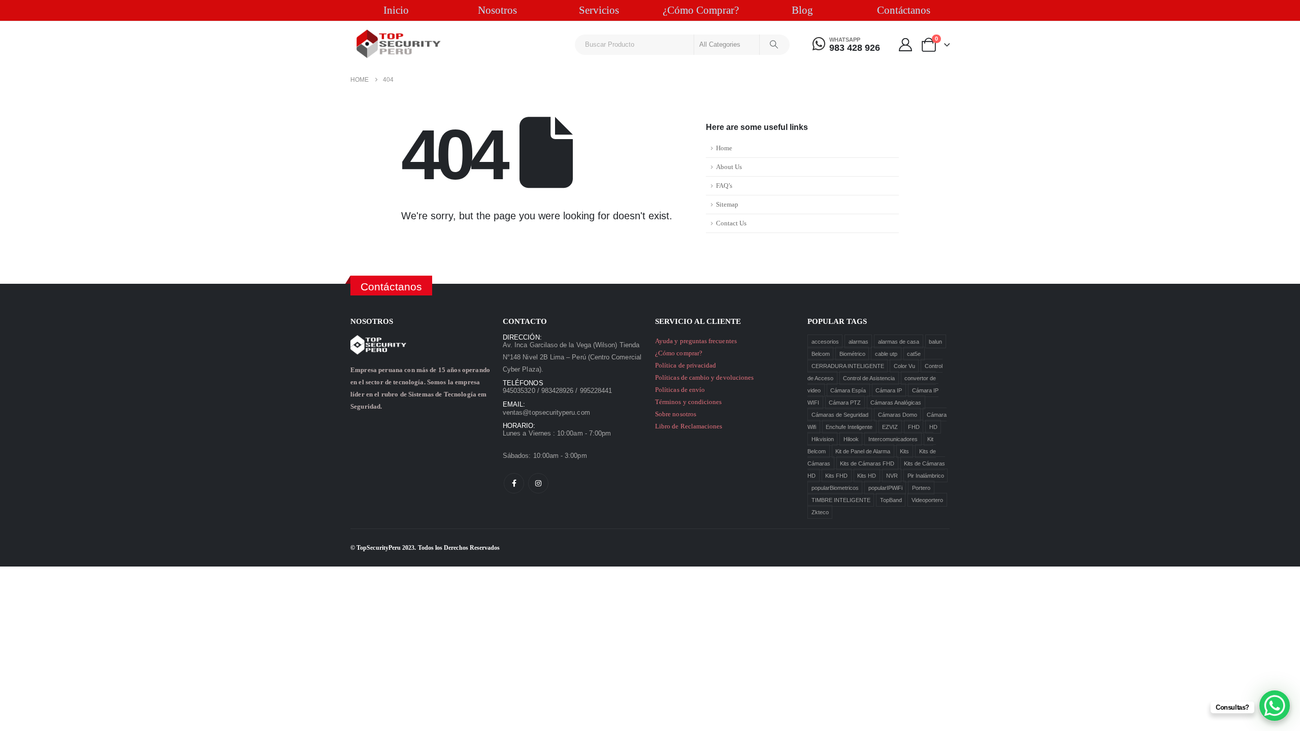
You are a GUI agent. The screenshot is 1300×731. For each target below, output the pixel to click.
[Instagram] (538, 483)
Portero (921, 487)
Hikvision (822, 439)
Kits (904, 451)
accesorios (825, 341)
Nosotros (497, 10)
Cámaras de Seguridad (839, 414)
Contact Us (731, 223)
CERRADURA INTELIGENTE (847, 365)
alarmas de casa (898, 341)
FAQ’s (724, 185)
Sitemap (727, 204)
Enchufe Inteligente (849, 426)
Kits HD (866, 475)
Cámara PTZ (845, 402)
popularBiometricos (835, 487)
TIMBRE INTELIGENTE (840, 499)
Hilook (851, 439)
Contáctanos (903, 10)
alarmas (858, 341)
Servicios (599, 10)
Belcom (820, 353)
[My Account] (905, 44)
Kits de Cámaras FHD (867, 463)
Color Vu (904, 365)
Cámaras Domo (897, 414)
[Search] (774, 45)
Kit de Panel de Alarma (862, 451)
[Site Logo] (398, 43)
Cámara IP (888, 390)
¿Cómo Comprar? (701, 10)
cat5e (914, 353)
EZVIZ (890, 426)
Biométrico (852, 353)
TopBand (891, 499)
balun (935, 341)
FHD (914, 426)
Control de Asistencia (869, 378)
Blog (802, 10)
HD (933, 426)
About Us (729, 167)
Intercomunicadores (893, 439)
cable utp (886, 353)
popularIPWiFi (885, 487)
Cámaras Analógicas (895, 402)
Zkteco (820, 512)
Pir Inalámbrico (925, 475)
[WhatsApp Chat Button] (1274, 705)
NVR (892, 475)
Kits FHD (836, 475)
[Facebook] (514, 483)
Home (724, 148)
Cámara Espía (848, 390)
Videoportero (927, 499)
